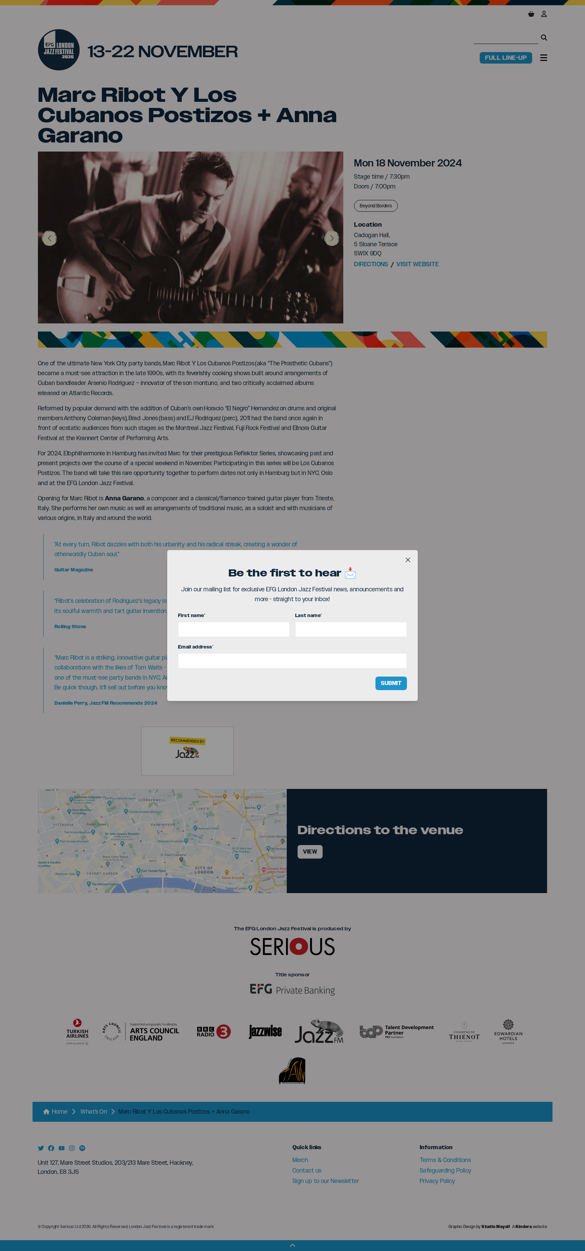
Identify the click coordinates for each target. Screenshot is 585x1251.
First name (191, 615)
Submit (391, 683)
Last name (308, 615)
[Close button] (408, 559)
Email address (195, 647)
